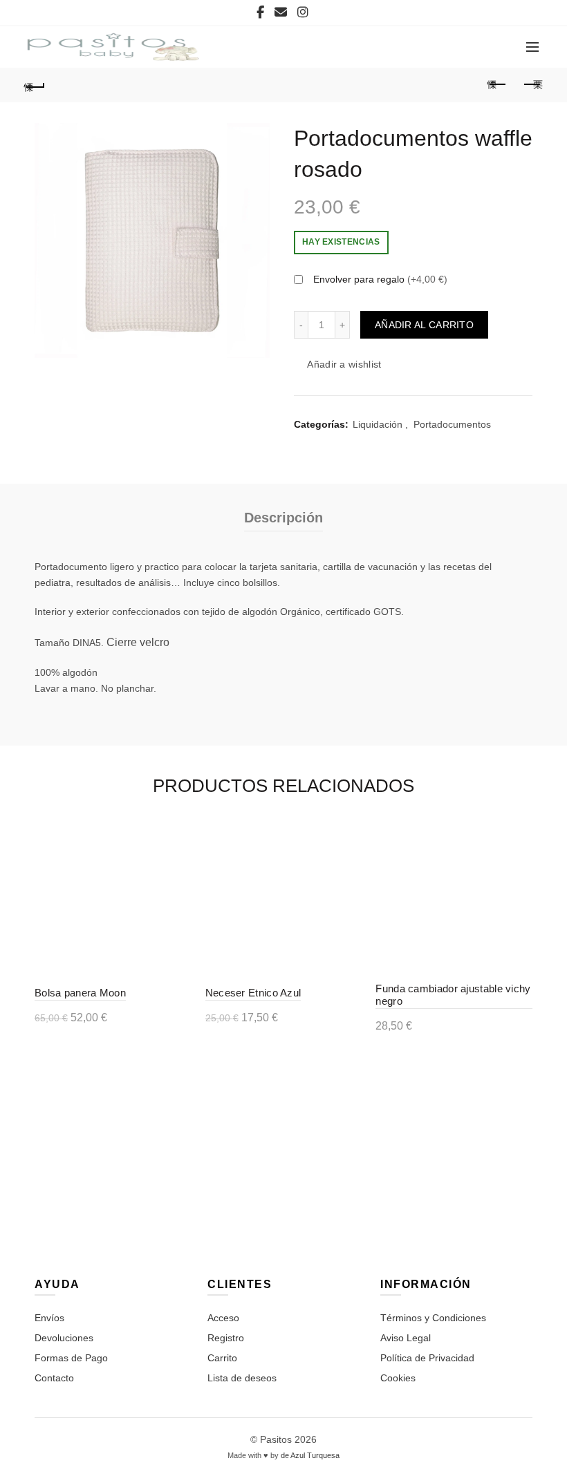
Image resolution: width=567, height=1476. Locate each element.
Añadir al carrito (424, 324)
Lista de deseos (242, 1377)
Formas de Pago (71, 1357)
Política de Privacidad (427, 1357)
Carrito (222, 1357)
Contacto (54, 1377)
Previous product (498, 85)
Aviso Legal (405, 1337)
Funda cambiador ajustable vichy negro (452, 995)
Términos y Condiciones (433, 1317)
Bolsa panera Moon (80, 993)
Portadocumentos (452, 424)
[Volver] (35, 85)
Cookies (398, 1377)
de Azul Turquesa (310, 1455)
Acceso (223, 1317)
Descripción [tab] (283, 517)
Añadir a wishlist (344, 364)
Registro (225, 1337)
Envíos (49, 1317)
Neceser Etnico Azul (253, 993)
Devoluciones (64, 1337)
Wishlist (477, 40)
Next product (532, 85)
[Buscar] (438, 47)
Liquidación (377, 424)
